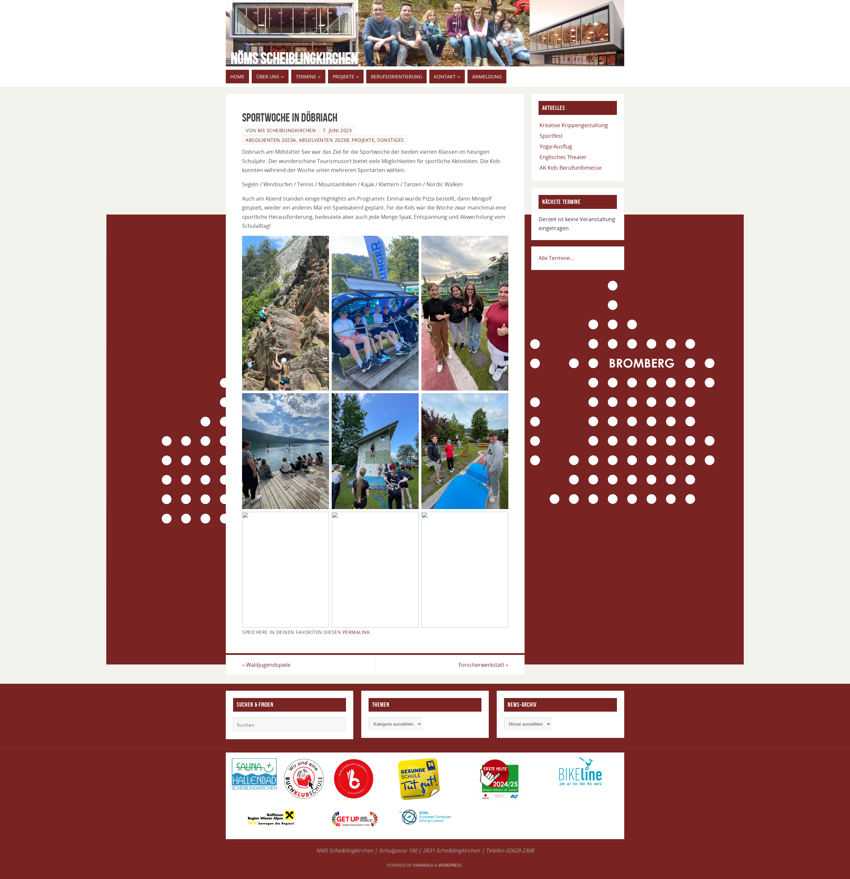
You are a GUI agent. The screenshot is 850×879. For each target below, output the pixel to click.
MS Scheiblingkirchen (287, 130)
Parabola (423, 865)
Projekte (363, 140)
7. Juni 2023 (337, 130)
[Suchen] (337, 725)
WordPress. (450, 865)
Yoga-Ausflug (556, 146)
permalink (356, 632)
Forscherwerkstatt (483, 664)
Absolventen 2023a (271, 140)
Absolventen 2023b (324, 140)
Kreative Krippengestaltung (574, 125)
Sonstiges (390, 140)
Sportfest (551, 135)
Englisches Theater (563, 157)
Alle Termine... (556, 258)
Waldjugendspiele (266, 664)
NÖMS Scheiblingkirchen (294, 58)
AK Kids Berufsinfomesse (571, 167)
